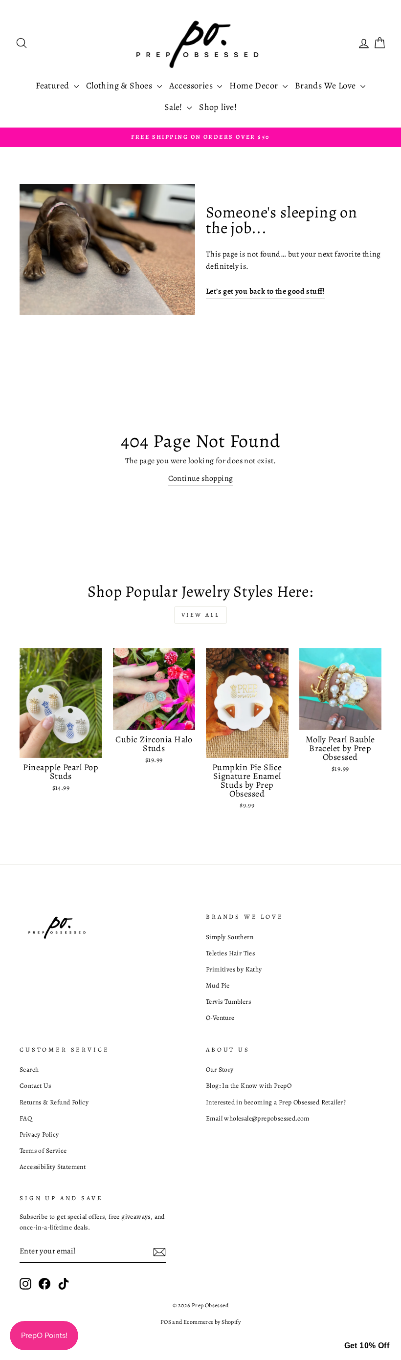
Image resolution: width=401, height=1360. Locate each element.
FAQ (26, 1118)
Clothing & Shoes (120, 85)
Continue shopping (200, 478)
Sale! (174, 107)
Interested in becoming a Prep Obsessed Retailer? (276, 1102)
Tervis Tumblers (228, 1001)
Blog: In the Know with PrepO (248, 1085)
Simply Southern (229, 937)
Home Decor (254, 85)
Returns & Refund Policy (54, 1102)
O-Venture (220, 1017)
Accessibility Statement (53, 1166)
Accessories (192, 85)
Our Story (220, 1069)
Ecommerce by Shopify (212, 1322)
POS (165, 1322)
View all (200, 615)
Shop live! (218, 107)
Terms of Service (43, 1150)
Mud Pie (218, 985)
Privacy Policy (39, 1134)
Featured (53, 85)
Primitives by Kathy (234, 969)
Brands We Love (326, 85)
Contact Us (35, 1085)
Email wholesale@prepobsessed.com (258, 1118)
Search (29, 1069)
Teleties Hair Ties (230, 953)
